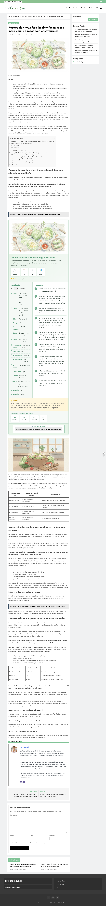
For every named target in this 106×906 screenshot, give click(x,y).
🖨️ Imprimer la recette (38, 428)
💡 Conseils (19, 149)
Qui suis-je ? (60, 884)
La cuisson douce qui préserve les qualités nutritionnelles (27, 157)
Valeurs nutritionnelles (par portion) (24, 151)
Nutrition (75, 8)
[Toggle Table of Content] (52, 138)
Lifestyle (91, 8)
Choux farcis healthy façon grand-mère (21, 143)
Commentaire (14, 815)
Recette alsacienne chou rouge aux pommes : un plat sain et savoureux (84, 46)
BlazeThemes (64, 903)
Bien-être (83, 8)
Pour (12, 288)
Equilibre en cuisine (13, 881)
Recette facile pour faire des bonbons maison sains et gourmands (85, 41)
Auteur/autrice (15, 165)
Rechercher (77, 16)
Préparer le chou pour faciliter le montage (23, 155)
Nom (12, 835)
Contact (59, 888)
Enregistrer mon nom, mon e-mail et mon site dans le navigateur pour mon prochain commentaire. (39, 843)
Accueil (10, 16)
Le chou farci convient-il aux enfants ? (23, 163)
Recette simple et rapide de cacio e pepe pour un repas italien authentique (23, 865)
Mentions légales (61, 881)
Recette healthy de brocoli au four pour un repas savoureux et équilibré (54, 865)
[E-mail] (21, 782)
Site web (52, 835)
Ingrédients (16, 145)
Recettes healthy (66, 8)
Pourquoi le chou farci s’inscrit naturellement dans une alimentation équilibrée (32, 141)
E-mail (32, 835)
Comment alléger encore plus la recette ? (24, 161)
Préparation (16, 147)
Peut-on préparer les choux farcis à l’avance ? (25, 159)
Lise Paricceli (13, 35)
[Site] (24, 782)
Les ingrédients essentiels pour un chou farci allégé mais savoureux (30, 153)
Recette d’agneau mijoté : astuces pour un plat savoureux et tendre (86, 51)
